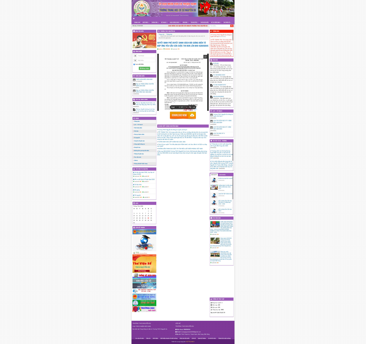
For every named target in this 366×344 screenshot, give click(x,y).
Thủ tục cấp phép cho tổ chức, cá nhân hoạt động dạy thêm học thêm (145, 104)
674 (140, 187)
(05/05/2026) (221, 195)
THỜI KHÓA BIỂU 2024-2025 (144, 80)
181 (218, 262)
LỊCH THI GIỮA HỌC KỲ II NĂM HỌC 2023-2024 (222, 121)
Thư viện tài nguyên (142, 170)
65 (148, 177)
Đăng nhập (139, 52)
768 (140, 177)
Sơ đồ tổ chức (212, 338)
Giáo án (148, 338)
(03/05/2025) (223, 36)
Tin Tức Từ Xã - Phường (220, 141)
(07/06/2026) (221, 190)
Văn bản (185, 22)
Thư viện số (227, 22)
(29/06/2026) (221, 180)
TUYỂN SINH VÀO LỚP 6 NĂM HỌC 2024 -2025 (171, 142)
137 (218, 247)
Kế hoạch (164, 22)
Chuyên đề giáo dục (139, 142)
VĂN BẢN (215, 60)
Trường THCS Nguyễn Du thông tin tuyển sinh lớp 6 (172, 129)
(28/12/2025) (221, 212)
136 (218, 234)
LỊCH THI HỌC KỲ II (219, 133)
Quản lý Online (202, 338)
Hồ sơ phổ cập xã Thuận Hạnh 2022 (144, 180)
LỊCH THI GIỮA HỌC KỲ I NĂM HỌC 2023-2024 (222, 128)
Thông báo (155, 22)
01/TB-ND (216, 63)
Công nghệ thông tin (139, 145)
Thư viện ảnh (137, 158)
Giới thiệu (145, 22)
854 (140, 182)
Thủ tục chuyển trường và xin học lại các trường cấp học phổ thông (145, 111)
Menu (137, 119)
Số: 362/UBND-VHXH (219, 75)
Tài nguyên (194, 22)
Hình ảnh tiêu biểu (184, 338)
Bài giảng (137, 191)
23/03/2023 (167, 49)
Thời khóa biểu (205, 22)
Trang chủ (137, 22)
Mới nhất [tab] (214, 174)
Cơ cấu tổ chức (139, 338)
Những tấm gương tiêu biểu (141, 151)
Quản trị (160, 49)
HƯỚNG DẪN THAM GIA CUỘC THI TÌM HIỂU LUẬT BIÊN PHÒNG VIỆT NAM (180, 148)
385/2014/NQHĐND (218, 96)
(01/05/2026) (221, 205)
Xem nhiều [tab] (222, 174)
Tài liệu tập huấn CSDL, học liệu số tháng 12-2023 (143, 174)
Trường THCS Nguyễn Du (167, 31)
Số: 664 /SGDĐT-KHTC (219, 85)
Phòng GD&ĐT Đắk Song (140, 164)
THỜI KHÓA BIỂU (140, 77)
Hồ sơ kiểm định (215, 22)
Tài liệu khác (138, 185)
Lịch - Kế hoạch (217, 111)
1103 (141, 198)
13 (148, 198)
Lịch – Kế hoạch (138, 125)
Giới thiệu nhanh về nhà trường (168, 338)
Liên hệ (194, 338)
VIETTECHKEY (190, 341)
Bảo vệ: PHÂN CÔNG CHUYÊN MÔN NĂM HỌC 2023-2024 (145, 92)
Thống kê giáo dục (139, 154)
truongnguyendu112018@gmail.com (191, 332)
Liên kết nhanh (140, 228)
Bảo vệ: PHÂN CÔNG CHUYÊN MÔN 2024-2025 (145, 85)
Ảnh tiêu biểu (140, 31)
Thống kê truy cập (218, 299)
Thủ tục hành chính (142, 100)
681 (140, 193)
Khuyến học (137, 148)
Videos (136, 161)
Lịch (137, 204)
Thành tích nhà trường (224, 338)
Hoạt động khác (174, 22)
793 (178, 49)
